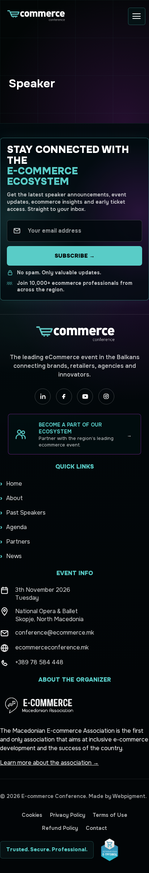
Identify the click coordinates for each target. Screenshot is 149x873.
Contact (96, 828)
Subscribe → (75, 255)
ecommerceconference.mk (52, 647)
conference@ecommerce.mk (54, 632)
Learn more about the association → (49, 762)
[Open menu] (136, 16)
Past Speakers (26, 512)
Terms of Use (110, 815)
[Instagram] (106, 396)
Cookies (32, 815)
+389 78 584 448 (39, 662)
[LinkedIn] (43, 396)
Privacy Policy (67, 815)
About (14, 498)
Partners (18, 541)
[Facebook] (64, 396)
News (14, 556)
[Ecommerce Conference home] (35, 16)
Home (14, 483)
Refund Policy (60, 828)
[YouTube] (85, 396)
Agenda (16, 527)
